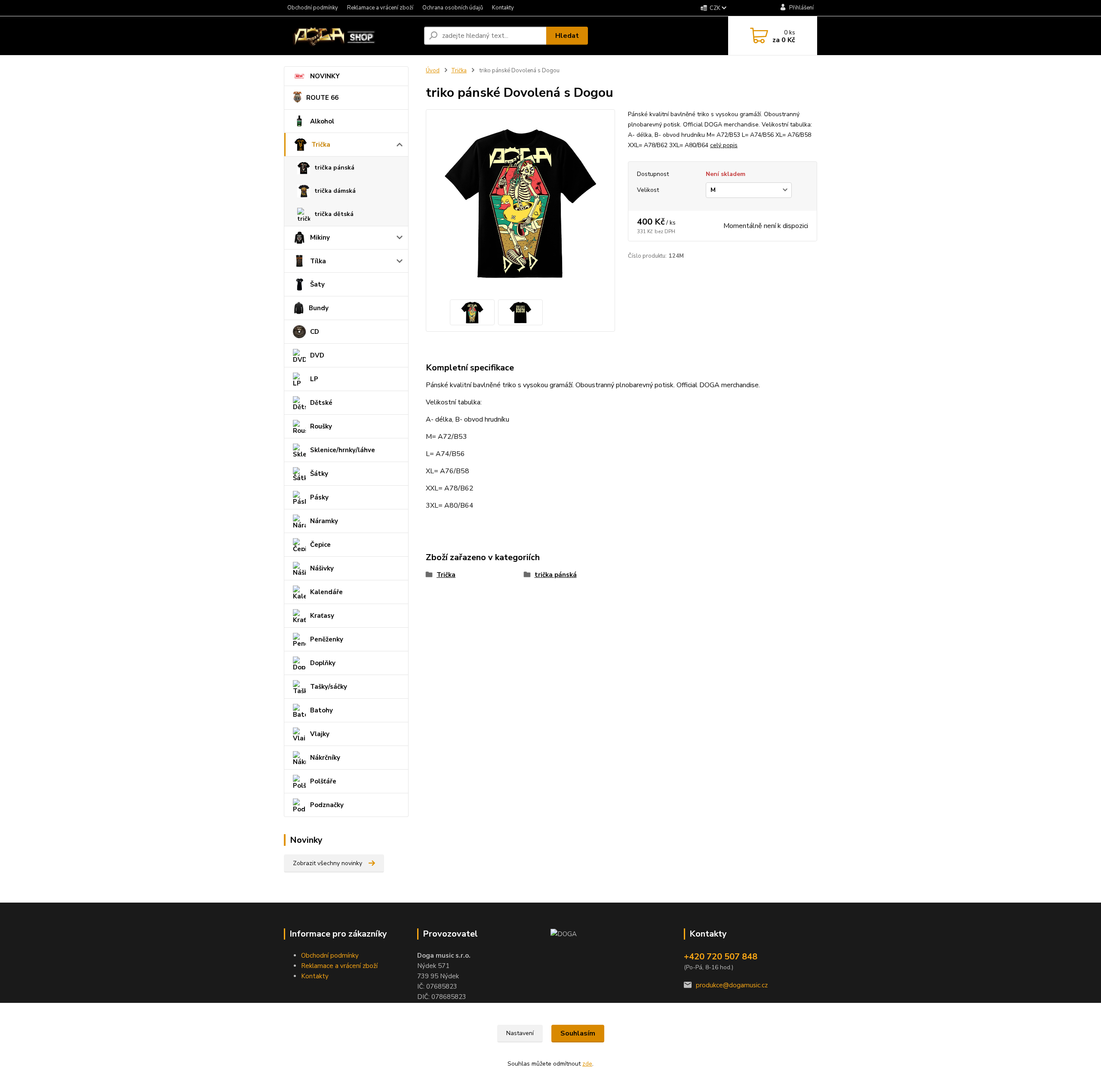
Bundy (319, 308)
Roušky (321, 426)
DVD (317, 355)
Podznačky (327, 805)
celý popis (724, 145)
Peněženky (326, 639)
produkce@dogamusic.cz (732, 985)
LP (314, 379)
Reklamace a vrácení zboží (380, 8)
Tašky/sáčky (328, 686)
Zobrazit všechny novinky (327, 863)
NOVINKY (325, 76)
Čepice (320, 544)
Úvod (433, 70)
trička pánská (334, 167)
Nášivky (322, 568)
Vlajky (319, 734)
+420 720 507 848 (720, 956)
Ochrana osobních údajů (452, 8)
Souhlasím (577, 1033)
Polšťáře (323, 781)
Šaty (317, 284)
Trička (320, 144)
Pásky (319, 497)
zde (587, 1064)
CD (314, 331)
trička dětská (334, 214)
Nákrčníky (325, 757)
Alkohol (322, 121)
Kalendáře (326, 592)
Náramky (324, 521)
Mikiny (320, 237)
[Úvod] (350, 35)
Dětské (321, 402)
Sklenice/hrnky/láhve (342, 450)
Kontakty (503, 8)
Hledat (567, 35)
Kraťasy (322, 615)
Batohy (321, 710)
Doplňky (322, 663)
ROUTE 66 (322, 97)
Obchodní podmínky (312, 8)
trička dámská (335, 191)
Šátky (319, 473)
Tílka (318, 261)
